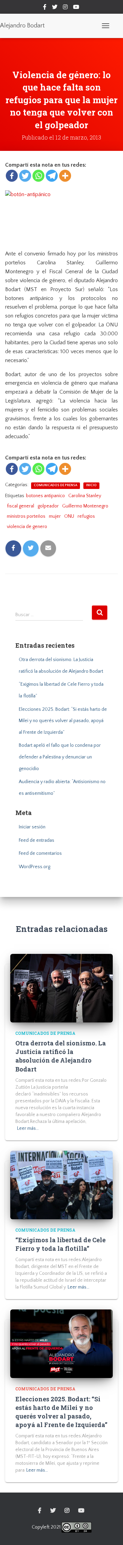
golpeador (48, 506)
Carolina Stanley (84, 496)
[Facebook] (12, 176)
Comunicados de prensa (55, 485)
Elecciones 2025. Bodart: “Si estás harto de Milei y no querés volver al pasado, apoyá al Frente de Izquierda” (63, 721)
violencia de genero (27, 526)
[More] (65, 176)
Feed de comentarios (40, 853)
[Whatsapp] (38, 176)
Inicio (91, 485)
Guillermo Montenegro (85, 506)
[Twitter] (25, 176)
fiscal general (20, 506)
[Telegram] (52, 176)
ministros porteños (26, 516)
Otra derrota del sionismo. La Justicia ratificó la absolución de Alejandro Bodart (60, 1056)
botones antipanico (45, 496)
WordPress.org (34, 867)
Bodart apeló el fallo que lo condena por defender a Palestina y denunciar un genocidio (60, 757)
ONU (69, 516)
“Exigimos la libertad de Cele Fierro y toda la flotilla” (60, 1244)
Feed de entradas (36, 840)
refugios (86, 516)
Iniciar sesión (32, 827)
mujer (55, 516)
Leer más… (28, 1128)
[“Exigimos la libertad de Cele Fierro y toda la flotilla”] (61, 1184)
